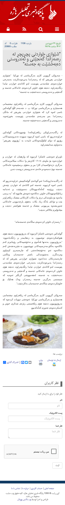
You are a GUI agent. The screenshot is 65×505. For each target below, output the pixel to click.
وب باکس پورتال (24, 499)
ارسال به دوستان (54, 360)
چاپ (41, 360)
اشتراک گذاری (13, 362)
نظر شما (59, 426)
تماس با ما (15, 488)
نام (61, 400)
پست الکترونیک (55, 413)
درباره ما (25, 488)
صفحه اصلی (49, 488)
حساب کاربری (36, 488)
